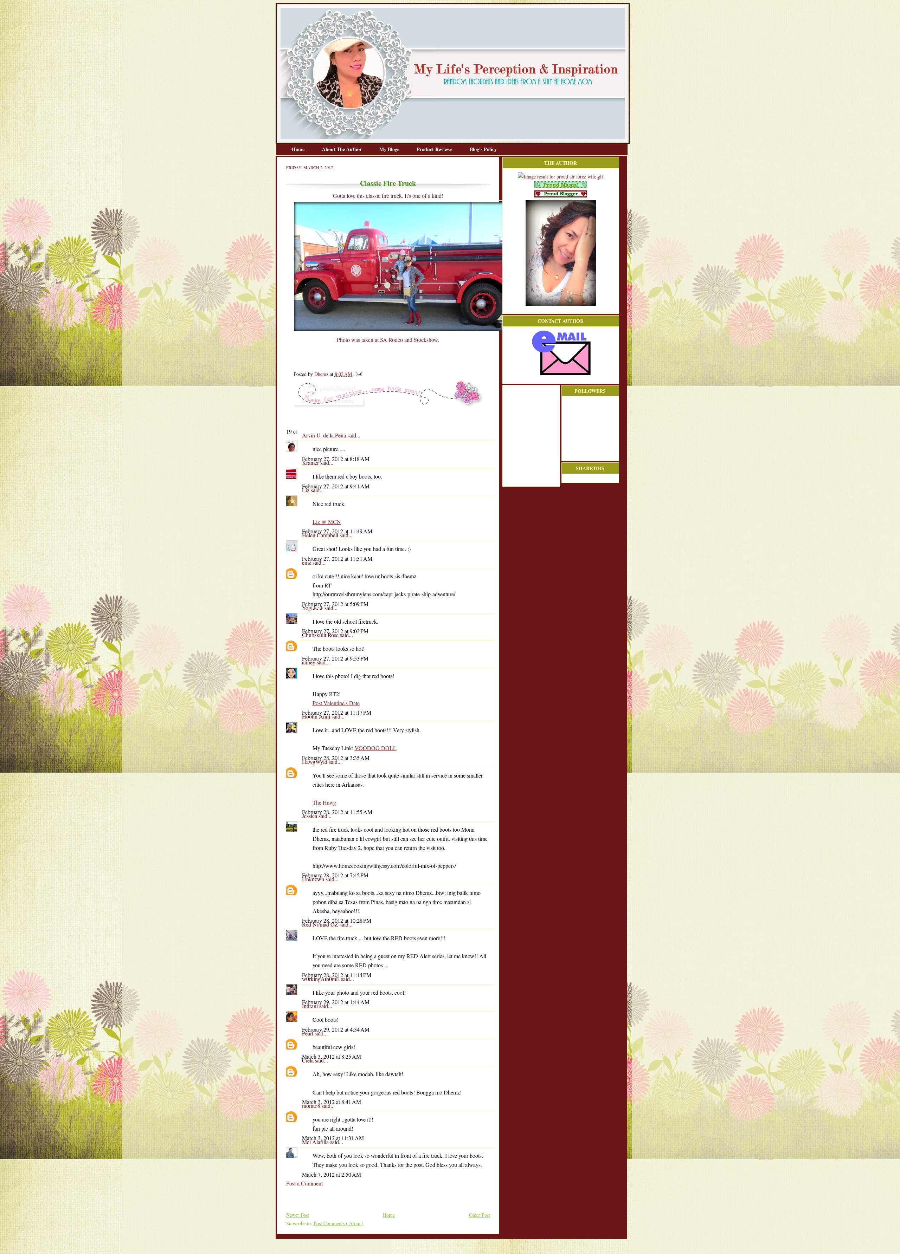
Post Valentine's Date (336, 703)
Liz (306, 490)
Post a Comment (304, 1183)
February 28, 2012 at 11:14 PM (336, 975)
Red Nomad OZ (321, 924)
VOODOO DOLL (376, 748)
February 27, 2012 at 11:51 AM (337, 558)
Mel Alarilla (316, 1141)
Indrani (310, 1005)
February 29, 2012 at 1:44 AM (335, 1002)
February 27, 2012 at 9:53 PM (335, 658)
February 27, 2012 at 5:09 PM (335, 603)
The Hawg (324, 802)
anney (309, 662)
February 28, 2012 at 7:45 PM (335, 875)
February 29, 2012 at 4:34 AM (335, 1029)
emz (307, 562)
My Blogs (389, 149)
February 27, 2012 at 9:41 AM (335, 486)
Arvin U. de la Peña (324, 435)
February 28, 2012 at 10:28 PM (336, 920)
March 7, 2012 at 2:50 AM (331, 1174)
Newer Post (297, 1214)
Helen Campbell (321, 535)
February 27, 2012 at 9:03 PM (335, 631)
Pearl (308, 1033)
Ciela (308, 1060)
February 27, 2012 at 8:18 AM (335, 458)
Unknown (314, 879)
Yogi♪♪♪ (313, 607)
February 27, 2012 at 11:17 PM (336, 712)
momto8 (312, 1105)
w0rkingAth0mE (321, 978)
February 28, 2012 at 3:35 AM (335, 757)
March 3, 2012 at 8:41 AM (331, 1101)
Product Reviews (435, 149)
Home (299, 149)
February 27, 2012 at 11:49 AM (337, 531)
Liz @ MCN (327, 521)
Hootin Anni (317, 716)
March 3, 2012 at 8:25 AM (331, 1056)
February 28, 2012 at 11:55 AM (337, 812)
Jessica (310, 815)
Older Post (479, 1214)
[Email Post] (357, 374)
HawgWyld (315, 761)
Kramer (311, 462)
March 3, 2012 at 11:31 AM (333, 1138)
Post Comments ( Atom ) (339, 1223)
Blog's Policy (483, 149)
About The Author (342, 149)
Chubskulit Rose (321, 634)
